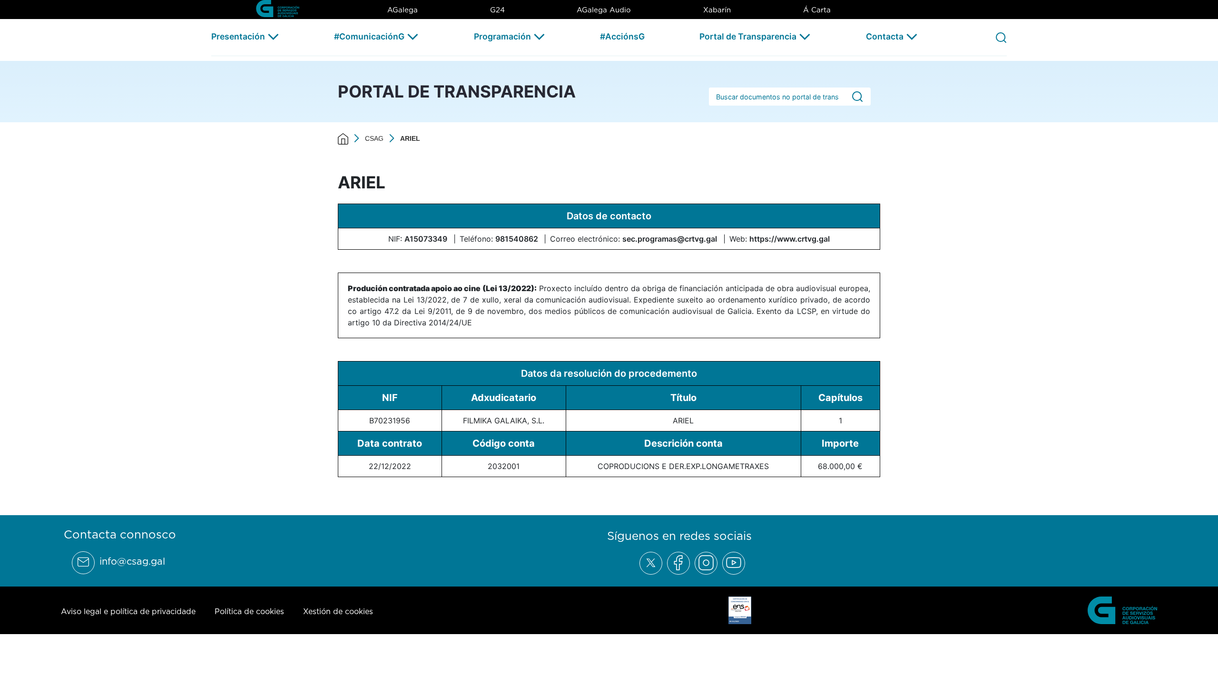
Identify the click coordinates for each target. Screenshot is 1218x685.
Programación (502, 36)
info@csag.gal (132, 561)
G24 (497, 10)
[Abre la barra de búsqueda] (1001, 37)
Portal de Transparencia (747, 36)
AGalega (402, 10)
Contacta (885, 36)
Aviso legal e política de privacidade (128, 611)
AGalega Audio (604, 10)
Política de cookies (249, 611)
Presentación (238, 36)
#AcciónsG (622, 36)
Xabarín (717, 10)
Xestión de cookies (338, 611)
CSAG (374, 138)
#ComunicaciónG (369, 36)
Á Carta (817, 10)
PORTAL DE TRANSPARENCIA (457, 91)
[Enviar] (857, 97)
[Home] (343, 138)
